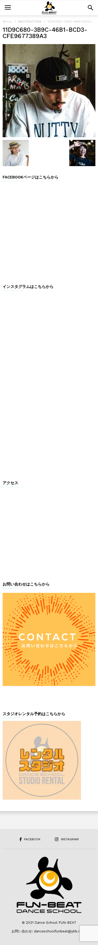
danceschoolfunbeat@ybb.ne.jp (60, 931)
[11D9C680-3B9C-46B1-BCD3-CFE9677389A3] (49, 90)
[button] (90, 7)
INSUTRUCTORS (30, 21)
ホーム (7, 21)
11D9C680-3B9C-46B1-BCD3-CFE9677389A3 (45, 33)
